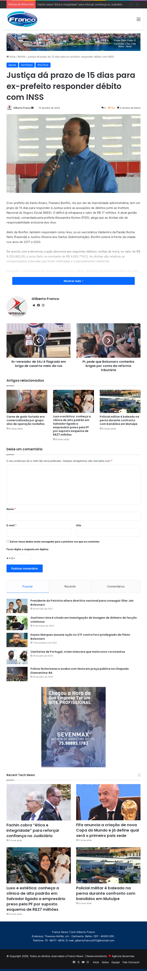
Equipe (116, 962)
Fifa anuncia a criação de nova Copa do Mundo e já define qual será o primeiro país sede (107, 830)
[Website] (34, 305)
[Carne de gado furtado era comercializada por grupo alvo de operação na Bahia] (27, 401)
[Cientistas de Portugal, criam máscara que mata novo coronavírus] (17, 657)
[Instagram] (43, 305)
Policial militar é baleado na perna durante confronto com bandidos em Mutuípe (119, 420)
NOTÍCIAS (27, 65)
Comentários (116, 586)
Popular (27, 586)
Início (12, 56)
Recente (70, 586)
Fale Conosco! (131, 962)
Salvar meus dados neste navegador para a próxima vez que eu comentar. (55, 541)
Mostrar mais (73, 281)
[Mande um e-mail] (32, 107)
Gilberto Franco (22, 107)
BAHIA (21, 56)
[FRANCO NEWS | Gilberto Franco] (25, 19)
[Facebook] (38, 305)
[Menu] (138, 20)
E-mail (11, 525)
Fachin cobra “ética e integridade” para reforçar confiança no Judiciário (33, 830)
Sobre (105, 962)
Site (78, 525)
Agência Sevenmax (123, 956)
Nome (11, 509)
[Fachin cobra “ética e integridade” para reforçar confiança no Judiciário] (39, 802)
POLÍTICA (43, 65)
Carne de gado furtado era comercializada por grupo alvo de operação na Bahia (26, 420)
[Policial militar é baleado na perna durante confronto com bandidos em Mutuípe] (120, 401)
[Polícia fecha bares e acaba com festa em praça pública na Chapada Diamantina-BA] (17, 674)
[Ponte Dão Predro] (73, 41)
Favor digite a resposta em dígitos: (28, 549)
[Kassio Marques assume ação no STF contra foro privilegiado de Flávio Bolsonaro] (17, 640)
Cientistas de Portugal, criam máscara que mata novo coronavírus (77, 652)
